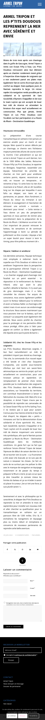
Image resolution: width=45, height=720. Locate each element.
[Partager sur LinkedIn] (30, 549)
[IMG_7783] (22, 49)
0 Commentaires (22, 535)
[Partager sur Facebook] (7, 549)
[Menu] (39, 4)
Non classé (7, 704)
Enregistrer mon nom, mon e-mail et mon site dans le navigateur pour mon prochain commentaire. (22, 604)
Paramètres (33, 716)
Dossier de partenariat (12, 686)
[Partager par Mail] (38, 549)
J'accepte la (21, 655)
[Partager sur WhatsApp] (22, 549)
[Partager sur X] (15, 549)
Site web (32, 595)
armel (37, 535)
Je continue (12, 716)
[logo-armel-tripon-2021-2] (18, 4)
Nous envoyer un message (13, 684)
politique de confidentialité (25, 655)
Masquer (23, 716)
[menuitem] (39, 4)
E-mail (32, 588)
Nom (32, 581)
